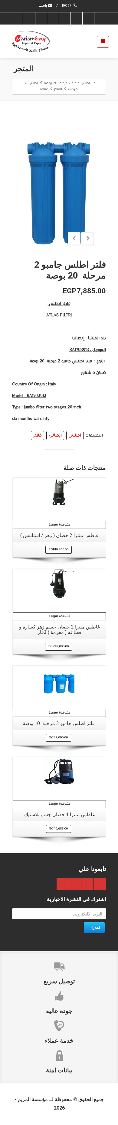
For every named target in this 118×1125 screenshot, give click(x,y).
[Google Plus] (64, 18)
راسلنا (43, 6)
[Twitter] (76, 18)
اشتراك (94, 927)
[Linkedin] (41, 18)
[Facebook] (88, 18)
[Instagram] (29, 18)
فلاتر (37, 435)
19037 (67, 6)
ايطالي (55, 435)
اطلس (75, 435)
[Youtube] (53, 18)
